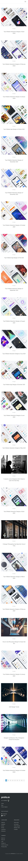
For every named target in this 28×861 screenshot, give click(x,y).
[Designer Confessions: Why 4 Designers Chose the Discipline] (14, 723)
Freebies (16, 829)
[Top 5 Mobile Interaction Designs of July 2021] (14, 339)
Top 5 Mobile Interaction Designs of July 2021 (14, 353)
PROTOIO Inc (13, 853)
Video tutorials (17, 825)
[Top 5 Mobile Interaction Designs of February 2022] (14, 49)
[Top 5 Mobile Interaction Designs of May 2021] (14, 433)
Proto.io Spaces (4, 806)
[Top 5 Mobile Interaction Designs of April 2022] (14, 17)
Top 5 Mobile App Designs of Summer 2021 (14, 384)
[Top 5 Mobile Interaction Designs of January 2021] (14, 660)
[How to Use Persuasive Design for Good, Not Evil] (14, 627)
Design (14, 28)
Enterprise (3, 831)
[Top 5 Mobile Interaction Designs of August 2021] (14, 306)
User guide (16, 824)
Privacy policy (4, 846)
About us (3, 838)
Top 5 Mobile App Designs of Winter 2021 (14, 129)
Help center (16, 822)
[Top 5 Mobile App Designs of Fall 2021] (14, 243)
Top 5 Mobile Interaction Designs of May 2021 (14, 448)
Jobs (2, 841)
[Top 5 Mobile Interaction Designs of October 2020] (14, 756)
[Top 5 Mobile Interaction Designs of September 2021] (14, 274)
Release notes (17, 827)
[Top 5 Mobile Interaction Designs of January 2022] (14, 82)
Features (3, 822)
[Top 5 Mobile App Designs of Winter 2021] (14, 114)
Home (2, 803)
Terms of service (4, 844)
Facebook (5, 813)
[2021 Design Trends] (14, 692)
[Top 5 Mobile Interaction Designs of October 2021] (14, 210)
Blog (2, 805)
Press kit (3, 839)
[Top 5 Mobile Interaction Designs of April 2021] (14, 497)
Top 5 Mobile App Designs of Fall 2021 (14, 257)
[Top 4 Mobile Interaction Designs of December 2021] (14, 145)
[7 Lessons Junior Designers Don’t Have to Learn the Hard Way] (14, 464)
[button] (8, 780)
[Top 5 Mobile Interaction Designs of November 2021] (14, 178)
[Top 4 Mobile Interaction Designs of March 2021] (14, 562)
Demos (2, 825)
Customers (3, 829)
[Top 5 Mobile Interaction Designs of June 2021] (14, 401)
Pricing (2, 827)
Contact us (3, 843)
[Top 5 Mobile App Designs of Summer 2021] (14, 370)
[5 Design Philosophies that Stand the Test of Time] (14, 529)
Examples (3, 824)
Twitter (4, 815)
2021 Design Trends (14, 707)
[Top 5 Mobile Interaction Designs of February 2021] (14, 594)
